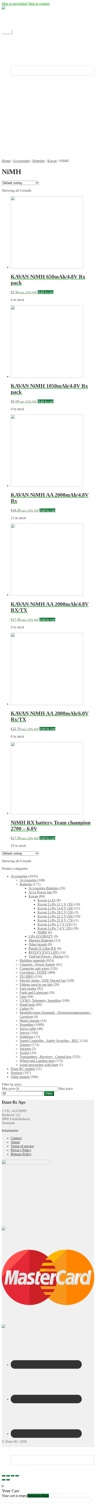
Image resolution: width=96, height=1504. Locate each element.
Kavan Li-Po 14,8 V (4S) (55, 908)
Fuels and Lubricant (34, 992)
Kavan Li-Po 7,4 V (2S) (55, 928)
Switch (24, 1053)
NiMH (42, 932)
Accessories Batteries (43, 888)
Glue (23, 996)
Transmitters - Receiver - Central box (46, 1057)
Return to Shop (38, 1496)
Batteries (38, 161)
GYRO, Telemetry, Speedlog (40, 1000)
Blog (14, 47)
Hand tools (27, 1004)
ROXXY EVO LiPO (44, 952)
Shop (14, 43)
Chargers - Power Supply (37, 964)
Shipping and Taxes (34, 141)
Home (15, 39)
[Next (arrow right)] (8, 1479)
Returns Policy (30, 149)
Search (15, 1453)
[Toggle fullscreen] (12, 1475)
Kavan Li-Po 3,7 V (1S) (55, 924)
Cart (15, 1467)
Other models (20, 1077)
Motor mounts (30, 1021)
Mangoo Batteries (41, 940)
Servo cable (28, 1029)
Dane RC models (23, 1069)
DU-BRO (27, 976)
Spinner (25, 1045)
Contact (16, 20)
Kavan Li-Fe (47, 900)
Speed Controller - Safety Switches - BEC (49, 1041)
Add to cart (46, 292)
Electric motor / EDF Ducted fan (43, 97)
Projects (25, 56)
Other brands (38, 944)
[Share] (8, 1475)
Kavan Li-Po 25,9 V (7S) (55, 920)
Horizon (16, 1073)
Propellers (27, 105)
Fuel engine (28, 988)
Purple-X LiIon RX (42, 948)
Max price (65, 1088)
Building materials (32, 960)
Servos (24, 1033)
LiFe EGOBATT (41, 936)
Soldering (26, 1037)
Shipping (17, 16)
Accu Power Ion (40, 892)
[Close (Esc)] (3, 1475)
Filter (49, 1093)
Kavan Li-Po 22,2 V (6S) (55, 916)
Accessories (21, 161)
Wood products (30, 109)
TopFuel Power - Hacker (46, 956)
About (15, 1142)
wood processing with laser (39, 1065)
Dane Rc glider (30, 93)
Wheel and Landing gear (37, 1061)
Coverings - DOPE (33, 972)
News (24, 51)
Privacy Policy (30, 153)
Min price (8, 1088)
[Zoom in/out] (17, 1475)
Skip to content (39, 4)
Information (19, 137)
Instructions (19, 64)
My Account (19, 24)
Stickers (25, 101)
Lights (24, 1008)
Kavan (52, 161)
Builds (24, 60)
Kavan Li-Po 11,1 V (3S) (55, 904)
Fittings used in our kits (36, 984)
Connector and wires (34, 968)
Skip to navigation (14, 4)
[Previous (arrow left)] (3, 1479)
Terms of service (31, 145)
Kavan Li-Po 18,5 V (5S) (55, 912)
